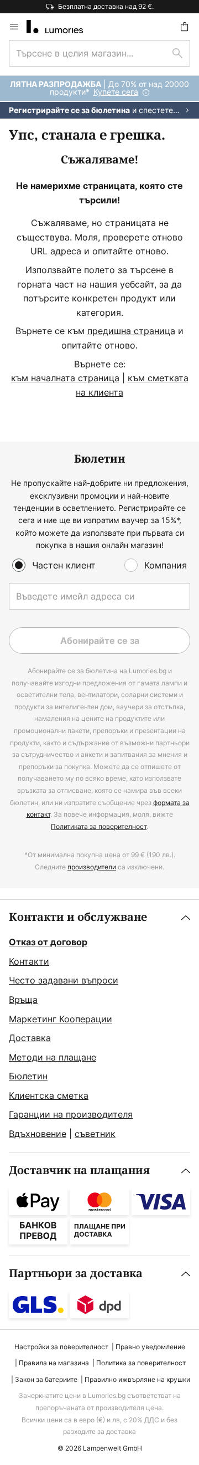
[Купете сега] (99, 97)
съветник (95, 1134)
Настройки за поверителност (61, 1346)
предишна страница (131, 331)
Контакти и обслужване (78, 917)
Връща (23, 999)
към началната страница (65, 378)
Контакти (29, 961)
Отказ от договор (48, 941)
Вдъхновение (37, 1134)
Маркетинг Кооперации (60, 1019)
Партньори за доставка (76, 1274)
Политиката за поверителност (98, 826)
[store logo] (61, 26)
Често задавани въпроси (63, 980)
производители (91, 867)
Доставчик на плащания (79, 1170)
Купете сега (115, 91)
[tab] (99, 1026)
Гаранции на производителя (71, 1114)
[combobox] (99, 53)
